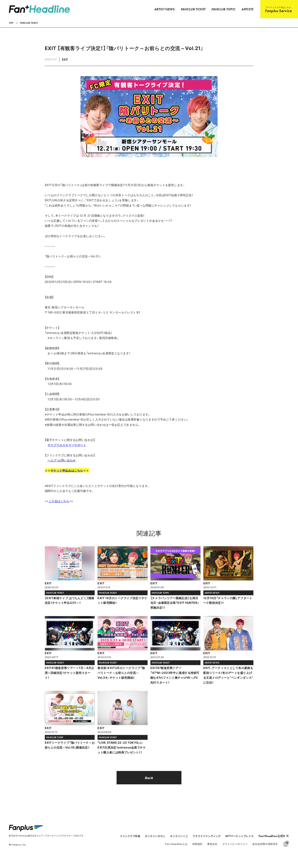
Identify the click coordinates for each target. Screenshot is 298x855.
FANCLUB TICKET (29, 22)
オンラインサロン (155, 836)
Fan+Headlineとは (176, 844)
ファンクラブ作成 (130, 836)
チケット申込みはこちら (67, 470)
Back (149, 777)
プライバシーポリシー (235, 844)
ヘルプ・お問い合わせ (62, 460)
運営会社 (212, 844)
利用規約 (197, 844)
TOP (11, 22)
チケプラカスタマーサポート (67, 445)
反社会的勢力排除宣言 (265, 844)
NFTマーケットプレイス (239, 836)
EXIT (65, 59)
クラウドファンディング (207, 836)
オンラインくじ (179, 836)
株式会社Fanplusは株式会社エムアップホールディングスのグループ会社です (46, 835)
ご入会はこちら (59, 501)
